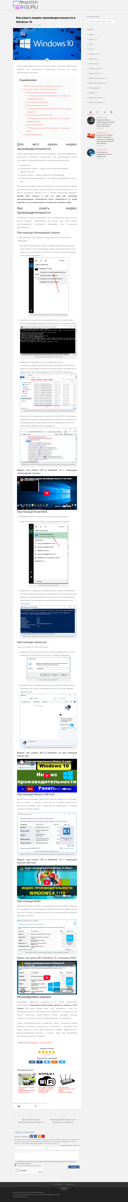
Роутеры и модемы (96, 102)
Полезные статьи (95, 97)
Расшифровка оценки (32, 135)
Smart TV (92, 39)
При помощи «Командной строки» (40, 92)
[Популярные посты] (90, 112)
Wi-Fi (90, 49)
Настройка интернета (97, 83)
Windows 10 (93, 54)
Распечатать (46, 1042)
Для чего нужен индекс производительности (42, 86)
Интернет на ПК (94, 68)
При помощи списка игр (36, 105)
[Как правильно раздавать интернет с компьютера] (91, 153)
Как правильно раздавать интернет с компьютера (104, 154)
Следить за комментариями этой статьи (29, 1166)
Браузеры (92, 59)
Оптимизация (21, 25)
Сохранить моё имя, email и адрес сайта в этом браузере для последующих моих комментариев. (45, 1162)
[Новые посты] (97, 112)
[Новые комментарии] (104, 112)
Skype (91, 34)
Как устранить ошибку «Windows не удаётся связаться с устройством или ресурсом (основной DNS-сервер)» (105, 139)
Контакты (69, 1184)
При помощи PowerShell (36, 102)
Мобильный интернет (97, 78)
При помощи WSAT (33, 125)
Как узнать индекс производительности (40, 89)
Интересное (93, 64)
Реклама (58, 1184)
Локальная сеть (94, 73)
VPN (90, 44)
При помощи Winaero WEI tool (38, 115)
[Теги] (111, 112)
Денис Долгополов (31, 1042)
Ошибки (92, 93)
